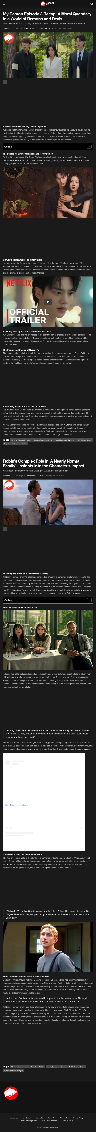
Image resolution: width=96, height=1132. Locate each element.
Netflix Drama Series (76, 1067)
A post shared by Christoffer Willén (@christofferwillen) (44, 847)
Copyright (39, 1118)
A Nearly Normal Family (19, 1067)
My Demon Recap (84, 440)
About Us (51, 1118)
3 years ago (18, 28)
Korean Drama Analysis (43, 440)
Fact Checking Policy (29, 1120)
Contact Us (14, 1118)
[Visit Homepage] (48, 3)
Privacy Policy (68, 1120)
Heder (80, 986)
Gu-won (36, 338)
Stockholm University (12, 864)
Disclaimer (27, 1118)
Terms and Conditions (50, 1120)
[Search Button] (91, 4)
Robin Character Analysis (13, 1070)
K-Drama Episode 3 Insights (21, 440)
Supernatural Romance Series (15, 444)
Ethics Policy (78, 1118)
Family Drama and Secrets (56, 1067)
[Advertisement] (48, 104)
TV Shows (47, 28)
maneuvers (16, 160)
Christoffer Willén (37, 1067)
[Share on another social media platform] (5, 82)
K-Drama (40, 28)
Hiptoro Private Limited (50, 1127)
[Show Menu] (4, 4)
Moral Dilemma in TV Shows (65, 440)
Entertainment (30, 28)
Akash (7, 28)
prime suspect (84, 748)
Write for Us (64, 1118)
